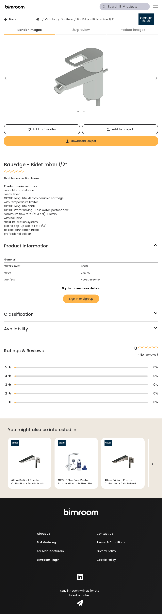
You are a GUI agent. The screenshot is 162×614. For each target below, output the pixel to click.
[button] (81, 172)
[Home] (15, 7)
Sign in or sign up (81, 299)
